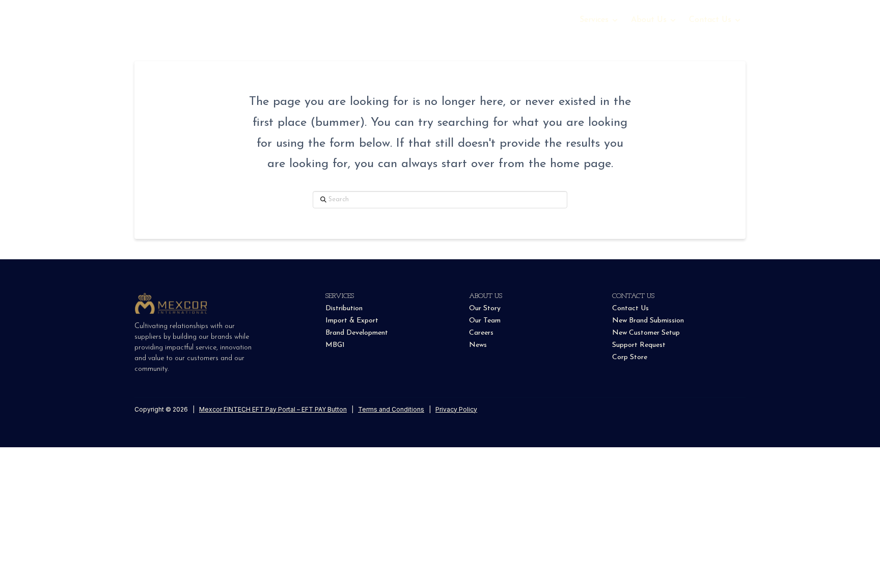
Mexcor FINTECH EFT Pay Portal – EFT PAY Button (273, 409)
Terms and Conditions (391, 409)
